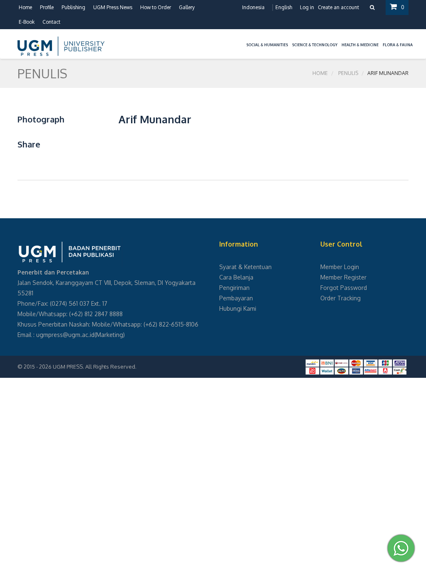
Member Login (339, 266)
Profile (47, 7)
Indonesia (253, 7)
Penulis (348, 73)
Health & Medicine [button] (360, 44)
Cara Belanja (236, 277)
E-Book (27, 22)
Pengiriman (234, 287)
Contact (51, 22)
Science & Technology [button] (314, 44)
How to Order (155, 7)
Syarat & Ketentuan (245, 266)
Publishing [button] (73, 7)
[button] (242, 40)
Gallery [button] (187, 7)
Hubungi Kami (237, 308)
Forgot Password (343, 287)
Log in (307, 7)
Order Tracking (340, 298)
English (283, 7)
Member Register (343, 277)
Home (25, 7)
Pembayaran (236, 298)
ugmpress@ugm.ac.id (65, 334)
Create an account (338, 7)
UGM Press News (112, 7)
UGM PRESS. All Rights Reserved (94, 366)
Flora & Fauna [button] (398, 44)
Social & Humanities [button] (267, 44)
